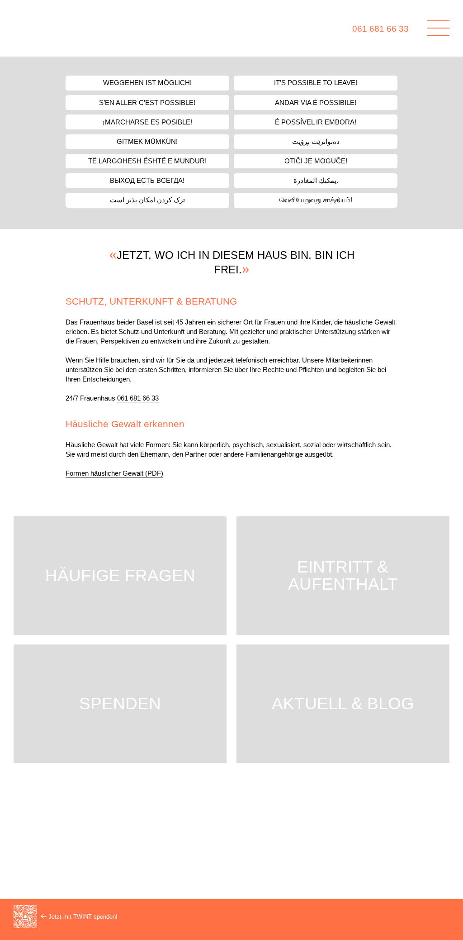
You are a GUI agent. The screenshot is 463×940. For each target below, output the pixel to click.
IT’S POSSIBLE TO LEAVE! (315, 82)
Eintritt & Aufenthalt (343, 575)
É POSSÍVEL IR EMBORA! (315, 122)
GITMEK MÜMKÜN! (147, 141)
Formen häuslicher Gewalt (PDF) (114, 473)
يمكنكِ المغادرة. (315, 180)
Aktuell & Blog (343, 703)
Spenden (120, 703)
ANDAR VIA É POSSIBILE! (315, 102)
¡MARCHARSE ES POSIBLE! (147, 122)
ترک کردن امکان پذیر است (147, 200)
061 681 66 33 (380, 28)
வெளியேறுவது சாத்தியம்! (315, 200)
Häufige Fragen (120, 575)
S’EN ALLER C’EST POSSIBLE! (147, 102)
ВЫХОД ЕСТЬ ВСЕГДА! (147, 180)
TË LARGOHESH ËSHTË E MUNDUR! (147, 161)
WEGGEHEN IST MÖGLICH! (147, 82)
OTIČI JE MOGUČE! (315, 161)
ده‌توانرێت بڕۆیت (316, 141)
